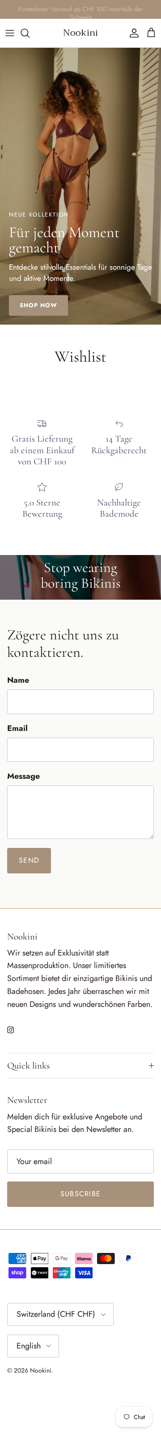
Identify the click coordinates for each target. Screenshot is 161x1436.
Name (18, 680)
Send (29, 860)
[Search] (29, 33)
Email (17, 728)
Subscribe (80, 1194)
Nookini (40, 1370)
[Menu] (10, 33)
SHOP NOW (38, 305)
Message (23, 776)
